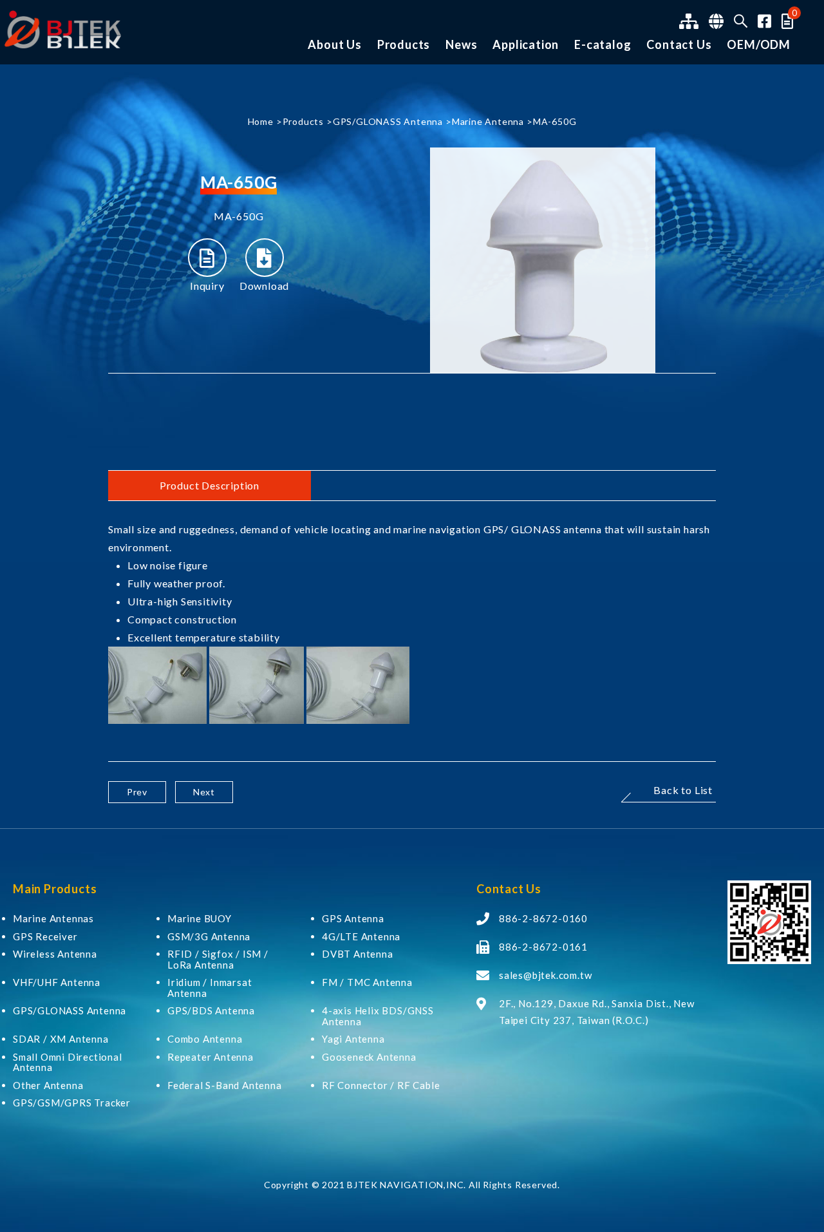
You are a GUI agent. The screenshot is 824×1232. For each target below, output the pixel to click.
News (461, 45)
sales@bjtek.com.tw (545, 975)
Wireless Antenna (55, 954)
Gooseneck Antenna (369, 1057)
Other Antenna (48, 1085)
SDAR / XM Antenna (61, 1039)
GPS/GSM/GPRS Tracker (72, 1102)
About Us (334, 45)
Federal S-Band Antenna (224, 1085)
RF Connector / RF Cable (381, 1085)
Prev (137, 791)
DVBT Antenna (357, 954)
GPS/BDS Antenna (211, 1010)
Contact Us (678, 45)
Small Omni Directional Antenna (67, 1063)
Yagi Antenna (353, 1039)
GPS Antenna (353, 918)
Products (403, 45)
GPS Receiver (45, 936)
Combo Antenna (204, 1039)
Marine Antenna (488, 121)
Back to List (683, 790)
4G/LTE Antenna (361, 936)
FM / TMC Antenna (367, 982)
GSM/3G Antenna (208, 936)
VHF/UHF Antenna (56, 982)
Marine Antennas (53, 918)
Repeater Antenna (210, 1057)
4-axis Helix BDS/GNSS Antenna (378, 1016)
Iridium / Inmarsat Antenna (209, 988)
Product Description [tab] (209, 485)
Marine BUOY (199, 918)
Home (261, 121)
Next (204, 791)
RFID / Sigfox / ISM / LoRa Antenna (217, 960)
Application (525, 45)
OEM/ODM (759, 45)
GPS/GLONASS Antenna (388, 121)
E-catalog (602, 45)
